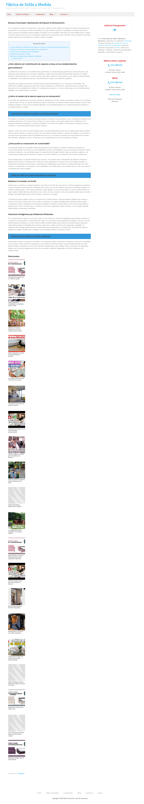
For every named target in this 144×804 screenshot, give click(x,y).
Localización (40, 14)
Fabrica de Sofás (22, 14)
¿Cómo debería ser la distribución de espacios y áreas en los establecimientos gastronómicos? (39, 47)
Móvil (115, 78)
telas (118, 47)
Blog (51, 14)
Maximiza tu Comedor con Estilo (19, 54)
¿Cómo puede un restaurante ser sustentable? (24, 52)
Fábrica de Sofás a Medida (28, 4)
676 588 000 (116, 65)
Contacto (64, 14)
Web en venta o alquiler (115, 60)
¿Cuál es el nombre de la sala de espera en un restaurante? (28, 49)
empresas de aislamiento (112, 45)
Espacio (21, 773)
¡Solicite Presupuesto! (115, 25)
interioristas (128, 41)
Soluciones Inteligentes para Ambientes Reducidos (25, 56)
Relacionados (16, 58)
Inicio (9, 14)
